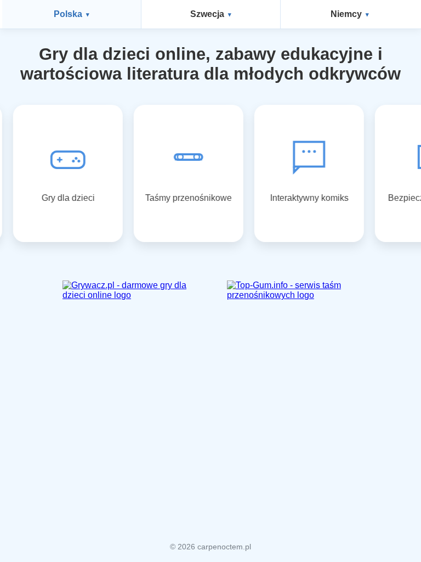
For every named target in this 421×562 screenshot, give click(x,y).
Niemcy (346, 14)
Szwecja (207, 14)
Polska (68, 14)
